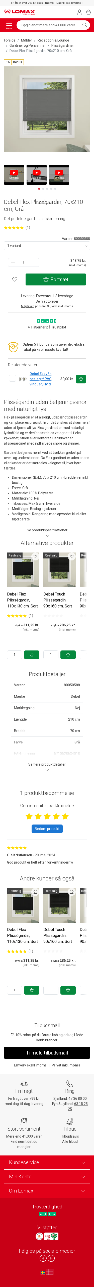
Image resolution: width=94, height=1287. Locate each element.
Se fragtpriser (47, 301)
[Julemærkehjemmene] (39, 1236)
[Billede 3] (47, 189)
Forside (10, 40)
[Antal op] (34, 262)
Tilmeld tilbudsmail (47, 1053)
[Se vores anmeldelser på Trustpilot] (47, 1214)
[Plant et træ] (51, 1236)
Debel (75, 696)
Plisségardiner (62, 45)
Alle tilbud (70, 1142)
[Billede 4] (51, 189)
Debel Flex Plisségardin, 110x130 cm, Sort (22, 600)
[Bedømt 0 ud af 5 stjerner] (53, 615)
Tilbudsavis (70, 1136)
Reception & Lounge (53, 40)
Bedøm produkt (47, 829)
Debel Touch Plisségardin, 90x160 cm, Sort (57, 600)
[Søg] (84, 25)
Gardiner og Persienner (28, 45)
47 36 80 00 (77, 1099)
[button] (14, 62)
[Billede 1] (39, 189)
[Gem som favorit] (35, 556)
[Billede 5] (55, 189)
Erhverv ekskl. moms (30, 1065)
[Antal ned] (13, 262)
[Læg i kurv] (31, 654)
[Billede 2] (43, 189)
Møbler (26, 40)
